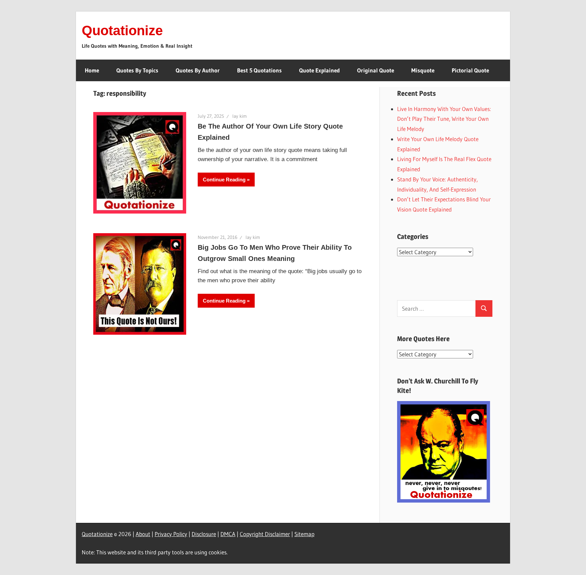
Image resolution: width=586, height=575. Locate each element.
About (143, 533)
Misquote (422, 70)
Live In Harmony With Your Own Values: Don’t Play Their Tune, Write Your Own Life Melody (444, 119)
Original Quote (375, 70)
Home (92, 70)
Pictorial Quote (470, 70)
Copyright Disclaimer (265, 533)
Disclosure (204, 533)
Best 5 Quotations (259, 70)
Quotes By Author (198, 70)
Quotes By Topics (137, 70)
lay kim (239, 116)
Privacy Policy (171, 533)
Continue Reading (224, 179)
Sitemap (304, 533)
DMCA (227, 533)
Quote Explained (319, 70)
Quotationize (122, 30)
